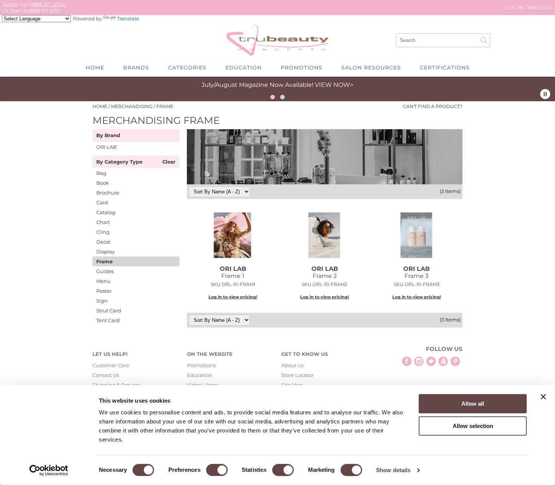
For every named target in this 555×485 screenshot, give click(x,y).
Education (243, 67)
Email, (11, 4)
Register (539, 8)
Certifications (445, 67)
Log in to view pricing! (232, 297)
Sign (102, 301)
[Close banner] (543, 396)
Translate (128, 18)
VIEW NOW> (334, 84)
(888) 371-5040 (48, 4)
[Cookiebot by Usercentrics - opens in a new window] (49, 470)
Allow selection (473, 426)
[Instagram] (419, 361)
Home (95, 67)
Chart (103, 222)
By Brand (108, 135)
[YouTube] (443, 361)
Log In (515, 8)
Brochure (107, 193)
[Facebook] (407, 361)
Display (105, 252)
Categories (187, 67)
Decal (103, 242)
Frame (104, 261)
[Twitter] (431, 361)
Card (102, 202)
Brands (136, 67)
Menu (103, 281)
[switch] (217, 470)
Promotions (301, 67)
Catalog (106, 212)
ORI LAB (106, 147)
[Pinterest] (455, 361)
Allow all (472, 403)
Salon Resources (371, 67)
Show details (393, 470)
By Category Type (119, 162)
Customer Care (110, 365)
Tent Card (108, 320)
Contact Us (105, 375)
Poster (104, 291)
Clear (169, 162)
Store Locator (297, 375)
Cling (102, 232)
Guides (105, 271)
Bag (101, 173)
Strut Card (108, 310)
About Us (292, 365)
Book (102, 183)
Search (484, 40)
